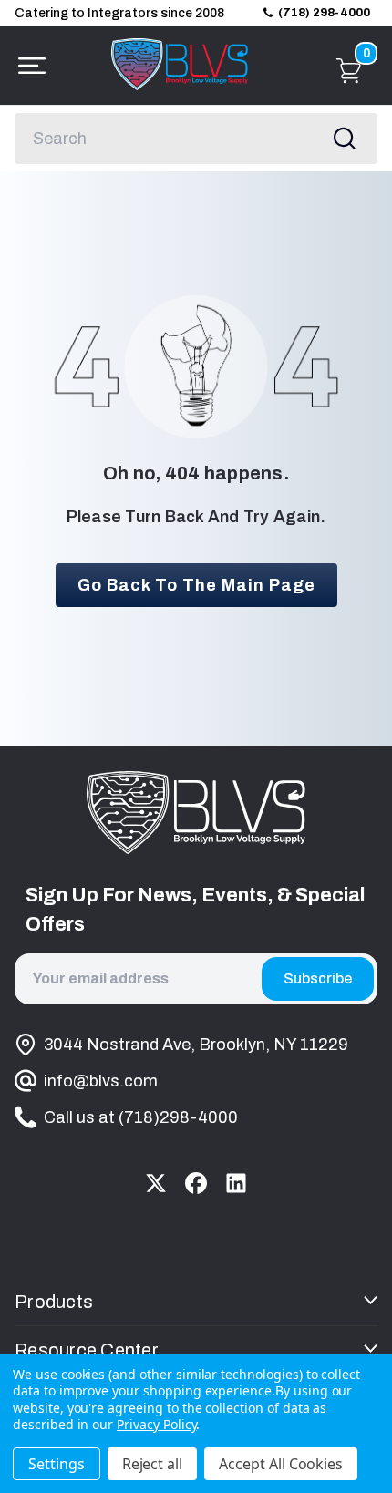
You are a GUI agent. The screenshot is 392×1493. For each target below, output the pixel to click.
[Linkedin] (236, 1183)
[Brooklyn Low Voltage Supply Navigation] (27, 65)
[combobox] (196, 138)
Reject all (152, 1464)
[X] (156, 1183)
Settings (56, 1464)
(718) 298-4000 (324, 12)
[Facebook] (196, 1183)
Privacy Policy (156, 1424)
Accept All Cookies (281, 1464)
